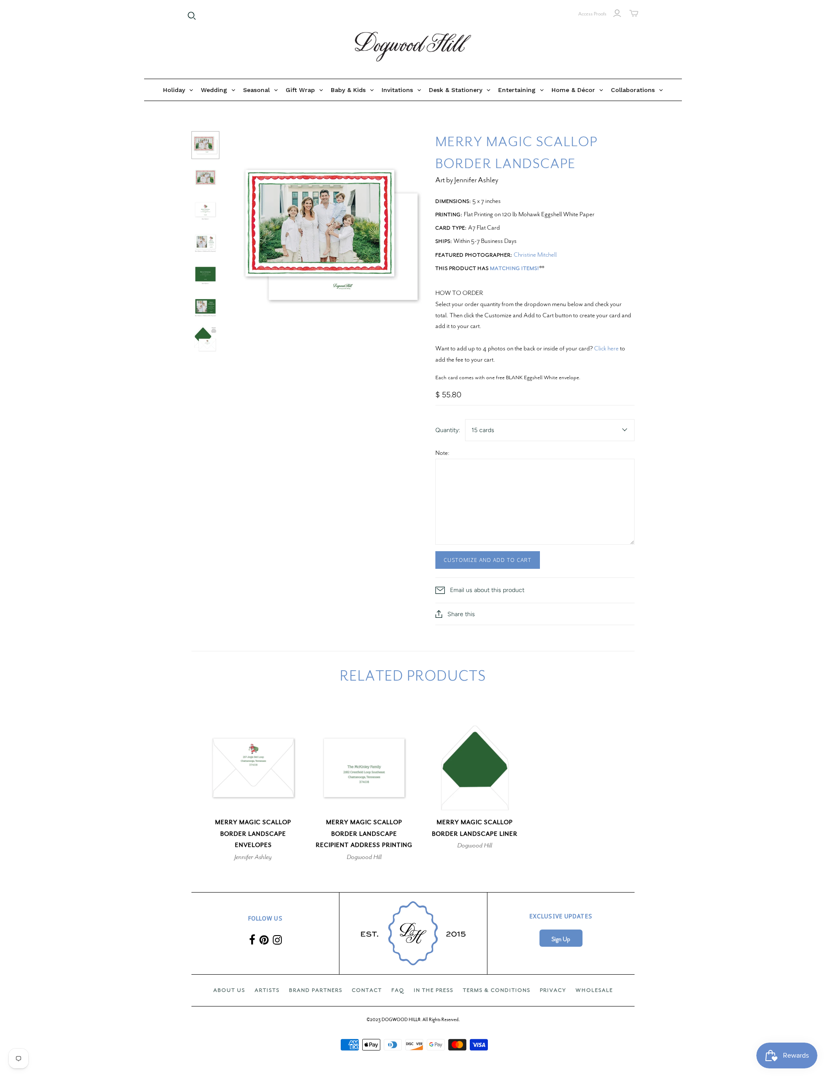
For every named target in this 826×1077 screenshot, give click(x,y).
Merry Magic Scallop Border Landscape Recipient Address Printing (364, 834)
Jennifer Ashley (253, 857)
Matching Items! (514, 268)
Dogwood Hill (364, 857)
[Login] (617, 13)
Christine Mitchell (535, 254)
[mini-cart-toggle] (634, 13)
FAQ (397, 990)
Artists (267, 990)
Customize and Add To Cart (488, 560)
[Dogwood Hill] (413, 47)
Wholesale (594, 990)
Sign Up (561, 939)
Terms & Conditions (496, 990)
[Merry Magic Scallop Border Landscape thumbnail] (205, 145)
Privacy (553, 990)
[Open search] (192, 16)
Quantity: (447, 430)
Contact (367, 990)
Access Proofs (592, 13)
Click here (606, 348)
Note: (442, 452)
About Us (229, 990)
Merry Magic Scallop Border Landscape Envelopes (253, 834)
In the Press (433, 990)
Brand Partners (315, 990)
